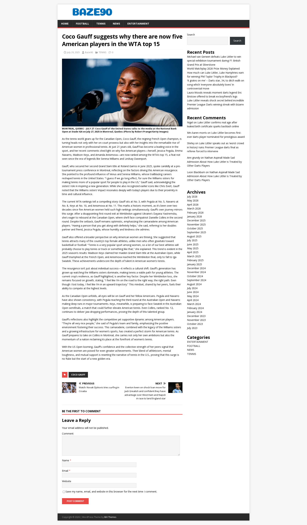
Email (65, 470)
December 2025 (196, 220)
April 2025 (192, 252)
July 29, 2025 (73, 52)
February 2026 (195, 212)
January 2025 (194, 264)
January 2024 (194, 312)
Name (66, 460)
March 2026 (194, 208)
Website (66, 481)
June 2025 (192, 244)
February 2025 (195, 260)
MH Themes (110, 517)
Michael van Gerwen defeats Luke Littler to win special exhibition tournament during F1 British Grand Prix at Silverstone (214, 60)
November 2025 (196, 224)
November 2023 (196, 320)
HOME (65, 23)
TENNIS (101, 23)
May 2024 (192, 296)
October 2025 (195, 228)
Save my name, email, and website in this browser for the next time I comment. (111, 491)
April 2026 (192, 204)
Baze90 (89, 52)
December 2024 (196, 268)
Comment (68, 433)
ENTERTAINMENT (138, 23)
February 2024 (195, 308)
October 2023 (195, 324)
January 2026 (194, 216)
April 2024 (192, 300)
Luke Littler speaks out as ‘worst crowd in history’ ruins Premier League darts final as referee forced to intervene (215, 147)
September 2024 (196, 280)
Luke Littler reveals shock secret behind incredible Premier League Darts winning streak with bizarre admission (215, 104)
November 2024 (196, 272)
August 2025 (194, 236)
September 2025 (196, 232)
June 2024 (192, 292)
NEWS (116, 23)
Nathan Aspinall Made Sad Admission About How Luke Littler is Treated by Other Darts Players (214, 161)
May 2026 (192, 200)
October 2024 (195, 276)
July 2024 (192, 288)
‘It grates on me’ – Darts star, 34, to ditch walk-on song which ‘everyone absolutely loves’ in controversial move (215, 84)
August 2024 (194, 284)
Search (191, 34)
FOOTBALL (82, 23)
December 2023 (196, 316)
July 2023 (192, 328)
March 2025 (194, 256)
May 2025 (192, 248)
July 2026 (192, 196)
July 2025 (192, 240)
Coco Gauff (78, 374)
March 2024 (194, 304)
